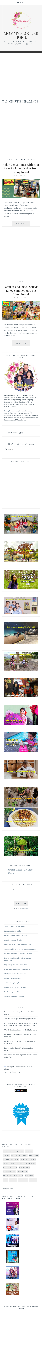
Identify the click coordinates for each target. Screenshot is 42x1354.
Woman (33, 1180)
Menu (22, 2)
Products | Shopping (13, 1176)
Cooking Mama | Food (21, 159)
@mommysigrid (15, 432)
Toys (5, 1180)
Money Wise (24, 1167)
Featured (33, 1155)
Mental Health (10, 1167)
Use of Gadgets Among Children (15, 935)
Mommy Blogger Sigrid (21, 35)
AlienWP (21, 1309)
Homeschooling (28, 1159)
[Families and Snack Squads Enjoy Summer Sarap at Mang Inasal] (21, 319)
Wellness (23, 1180)
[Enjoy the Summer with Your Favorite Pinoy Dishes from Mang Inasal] (21, 197)
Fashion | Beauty (19, 1155)
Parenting (23, 1171)
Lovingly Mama (9, 411)
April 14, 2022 (21, 298)
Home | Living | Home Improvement (19, 1163)
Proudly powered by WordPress (14, 1306)
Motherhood (9, 1171)
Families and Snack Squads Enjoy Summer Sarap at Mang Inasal (21, 290)
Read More (23, 224)
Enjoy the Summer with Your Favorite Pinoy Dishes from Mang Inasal (21, 168)
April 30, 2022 (21, 175)
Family (21, 281)
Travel (13, 1180)
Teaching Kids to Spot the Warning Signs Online (20, 1019)
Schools (29, 1176)
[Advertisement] (21, 76)
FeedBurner (25, 908)
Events (29, 1151)
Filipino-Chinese (10, 1159)
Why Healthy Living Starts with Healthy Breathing (20, 1030)
